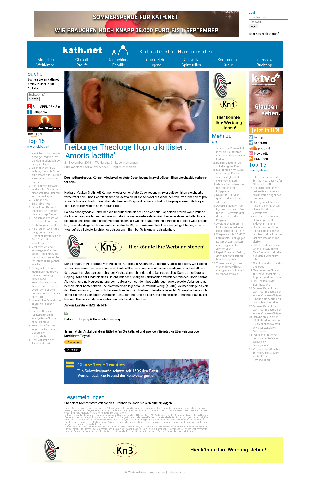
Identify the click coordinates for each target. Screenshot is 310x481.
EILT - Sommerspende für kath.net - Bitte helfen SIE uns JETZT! (268, 180)
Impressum (157, 472)
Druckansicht (73, 167)
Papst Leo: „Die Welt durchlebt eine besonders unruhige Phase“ (45, 211)
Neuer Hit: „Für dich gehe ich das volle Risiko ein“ (229, 198)
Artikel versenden (97, 167)
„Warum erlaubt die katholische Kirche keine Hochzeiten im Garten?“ (230, 227)
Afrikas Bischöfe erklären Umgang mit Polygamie (230, 188)
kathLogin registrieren (145, 408)
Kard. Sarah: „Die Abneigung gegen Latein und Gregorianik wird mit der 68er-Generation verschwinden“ (46, 236)
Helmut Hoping (167, 201)
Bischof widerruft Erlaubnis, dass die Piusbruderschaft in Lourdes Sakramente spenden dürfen (46, 175)
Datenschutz (176, 472)
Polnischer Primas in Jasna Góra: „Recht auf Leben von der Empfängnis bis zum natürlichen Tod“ (46, 289)
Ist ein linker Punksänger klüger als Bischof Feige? (46, 304)
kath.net (141, 472)
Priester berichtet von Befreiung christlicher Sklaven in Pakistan (266, 220)
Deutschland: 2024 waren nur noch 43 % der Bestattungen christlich (45, 221)
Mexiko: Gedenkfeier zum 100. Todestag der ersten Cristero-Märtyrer (267, 292)
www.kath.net (93, 424)
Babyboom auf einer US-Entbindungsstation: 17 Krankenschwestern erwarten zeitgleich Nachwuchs (267, 324)
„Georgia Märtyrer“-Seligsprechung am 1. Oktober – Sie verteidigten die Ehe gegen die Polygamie (230, 213)
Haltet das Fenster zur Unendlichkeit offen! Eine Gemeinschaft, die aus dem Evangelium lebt (267, 252)
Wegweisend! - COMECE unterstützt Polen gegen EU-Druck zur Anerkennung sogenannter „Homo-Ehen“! (230, 241)
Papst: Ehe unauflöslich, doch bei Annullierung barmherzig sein (230, 256)
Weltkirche (102, 162)
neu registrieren (267, 34)
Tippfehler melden (123, 167)
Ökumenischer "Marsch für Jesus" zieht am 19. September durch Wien (267, 274)
